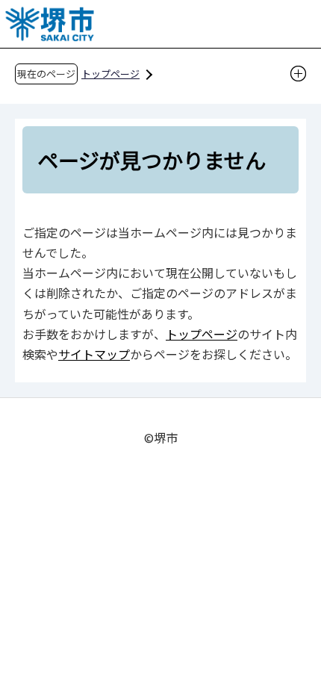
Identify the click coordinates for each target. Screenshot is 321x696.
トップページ (110, 73)
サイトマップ (94, 354)
